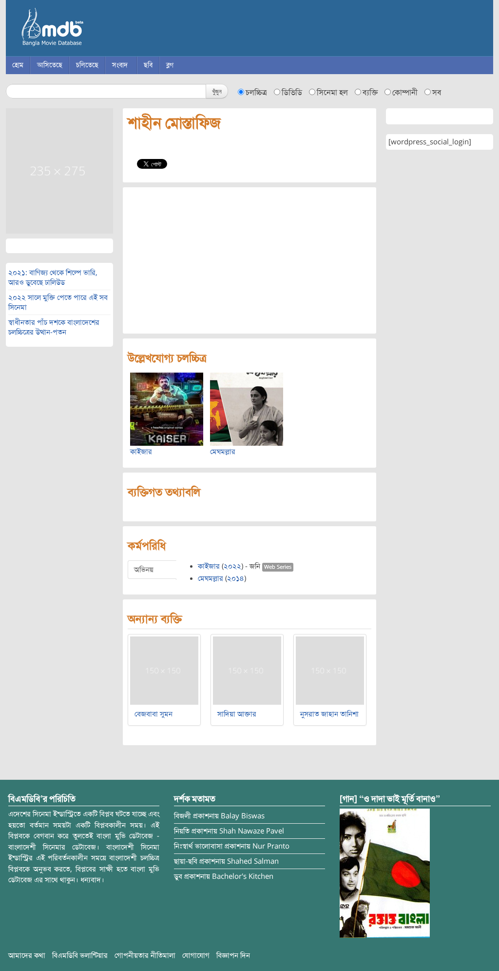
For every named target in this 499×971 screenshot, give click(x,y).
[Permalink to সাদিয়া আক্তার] (247, 670)
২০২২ (232, 566)
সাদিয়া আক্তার (236, 714)
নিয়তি (182, 831)
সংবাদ (120, 65)
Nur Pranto (270, 846)
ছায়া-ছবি (185, 861)
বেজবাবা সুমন (153, 714)
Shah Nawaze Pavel (251, 831)
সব (436, 93)
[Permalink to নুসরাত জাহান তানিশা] (330, 670)
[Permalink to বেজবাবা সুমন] (164, 670)
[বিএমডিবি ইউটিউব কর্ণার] (385, 873)
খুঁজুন (217, 91)
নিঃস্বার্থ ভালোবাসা (198, 846)
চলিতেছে (87, 65)
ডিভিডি (292, 93)
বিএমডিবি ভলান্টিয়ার (80, 955)
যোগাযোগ (196, 955)
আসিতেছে (49, 65)
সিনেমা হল (332, 93)
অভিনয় (144, 569)
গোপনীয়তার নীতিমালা (145, 955)
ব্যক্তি (370, 93)
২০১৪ (235, 578)
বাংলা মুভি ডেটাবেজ (93, 29)
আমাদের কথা (26, 955)
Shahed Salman (253, 861)
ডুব (178, 876)
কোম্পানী (405, 93)
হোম (17, 65)
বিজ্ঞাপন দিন (233, 955)
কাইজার (141, 451)
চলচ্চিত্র (256, 93)
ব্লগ (169, 65)
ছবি (148, 65)
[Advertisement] (249, 260)
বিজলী (182, 816)
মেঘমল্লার (222, 451)
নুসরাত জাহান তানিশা (329, 714)
